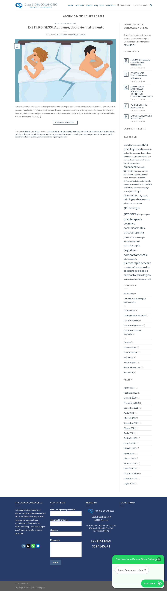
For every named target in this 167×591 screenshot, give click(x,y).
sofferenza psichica (45, 137)
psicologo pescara (40, 134)
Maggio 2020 (130, 448)
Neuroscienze (130, 347)
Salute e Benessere (132, 367)
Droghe (127, 342)
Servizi (89, 5)
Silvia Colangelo (77, 35)
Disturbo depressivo (133, 325)
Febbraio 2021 (130, 438)
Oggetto (54, 530)
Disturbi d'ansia (131, 320)
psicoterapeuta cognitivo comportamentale (63, 134)
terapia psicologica (130, 279)
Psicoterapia (60, 23)
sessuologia (33, 137)
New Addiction (130, 352)
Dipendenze (129, 310)
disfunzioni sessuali (96, 131)
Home (70, 5)
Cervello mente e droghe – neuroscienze (135, 300)
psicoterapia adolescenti (132, 241)
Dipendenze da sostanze (134, 315)
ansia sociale (147, 149)
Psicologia (128, 357)
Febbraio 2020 (130, 463)
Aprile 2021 (129, 433)
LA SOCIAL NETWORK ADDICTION (141, 116)
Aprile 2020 (129, 453)
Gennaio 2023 (130, 397)
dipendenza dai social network (140, 160)
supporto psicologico (60, 137)
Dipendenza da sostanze (132, 163)
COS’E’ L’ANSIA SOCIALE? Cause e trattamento (138, 75)
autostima (129, 153)
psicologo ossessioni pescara (133, 203)
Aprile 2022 (129, 413)
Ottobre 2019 (130, 478)
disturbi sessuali (109, 131)
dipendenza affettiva (132, 156)
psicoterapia (140, 238)
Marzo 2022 (129, 418)
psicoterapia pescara (137, 263)
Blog (102, 5)
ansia (140, 149)
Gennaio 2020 (130, 468)
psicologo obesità (142, 196)
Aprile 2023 (129, 387)
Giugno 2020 (129, 443)
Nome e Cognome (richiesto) (62, 510)
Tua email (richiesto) (59, 520)
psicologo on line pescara (24, 134)
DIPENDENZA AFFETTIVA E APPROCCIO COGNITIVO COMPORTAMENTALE (141, 91)
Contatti (110, 5)
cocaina (137, 153)
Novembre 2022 (131, 403)
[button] (159, 559)
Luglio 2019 (129, 483)
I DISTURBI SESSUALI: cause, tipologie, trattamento (65, 27)
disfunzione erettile (81, 131)
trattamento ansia (143, 279)
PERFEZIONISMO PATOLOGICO (138, 105)
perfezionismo (138, 188)
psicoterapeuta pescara (87, 134)
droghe (145, 184)
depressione (146, 153)
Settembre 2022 (131, 408)
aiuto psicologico (53, 131)
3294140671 (130, 45)
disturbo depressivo (137, 181)
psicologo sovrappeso (143, 214)
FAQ (96, 5)
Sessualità (71, 23)
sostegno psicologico (136, 270)
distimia (139, 174)
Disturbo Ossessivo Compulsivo (132, 332)
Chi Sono (79, 5)
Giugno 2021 (129, 428)
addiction (128, 145)
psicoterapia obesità (130, 259)
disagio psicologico (67, 131)
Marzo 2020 (129, 458)
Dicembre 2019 (131, 473)
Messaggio (55, 540)
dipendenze (131, 166)
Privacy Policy (21, 584)
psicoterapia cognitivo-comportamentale (136, 250)
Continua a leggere (65, 122)
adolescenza (137, 145)
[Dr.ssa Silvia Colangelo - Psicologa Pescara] (36, 5)
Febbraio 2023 (130, 392)
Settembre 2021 (131, 423)
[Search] (151, 5)
